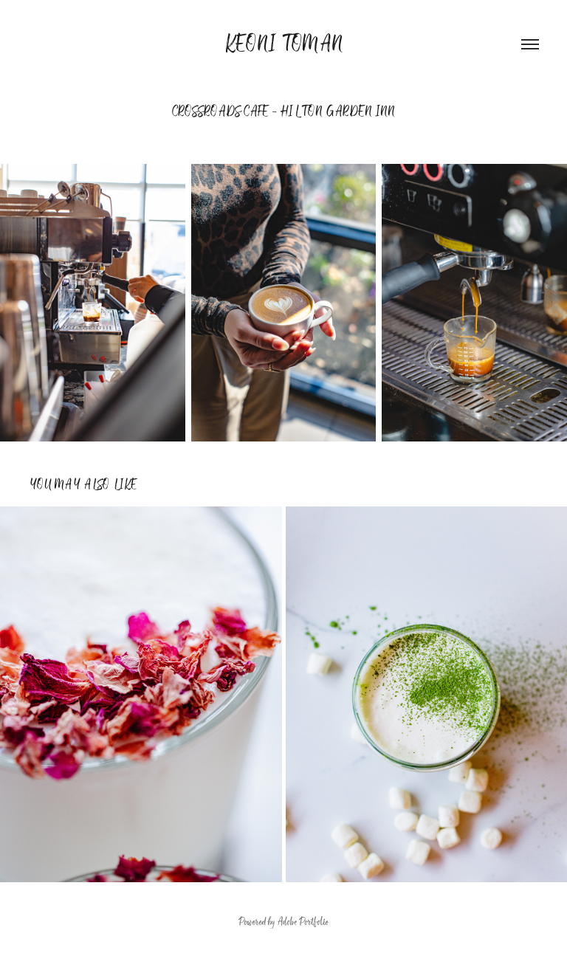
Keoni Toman (283, 44)
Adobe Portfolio (303, 922)
